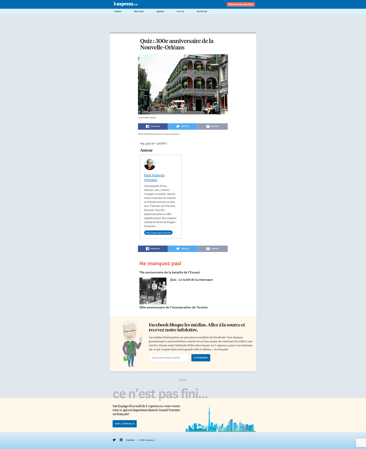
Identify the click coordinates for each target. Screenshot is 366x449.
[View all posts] (158, 232)
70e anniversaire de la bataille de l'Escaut (169, 272)
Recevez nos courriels (241, 4)
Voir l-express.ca (125, 423)
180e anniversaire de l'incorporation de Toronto (173, 307)
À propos (130, 440)
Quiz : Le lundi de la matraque (191, 280)
